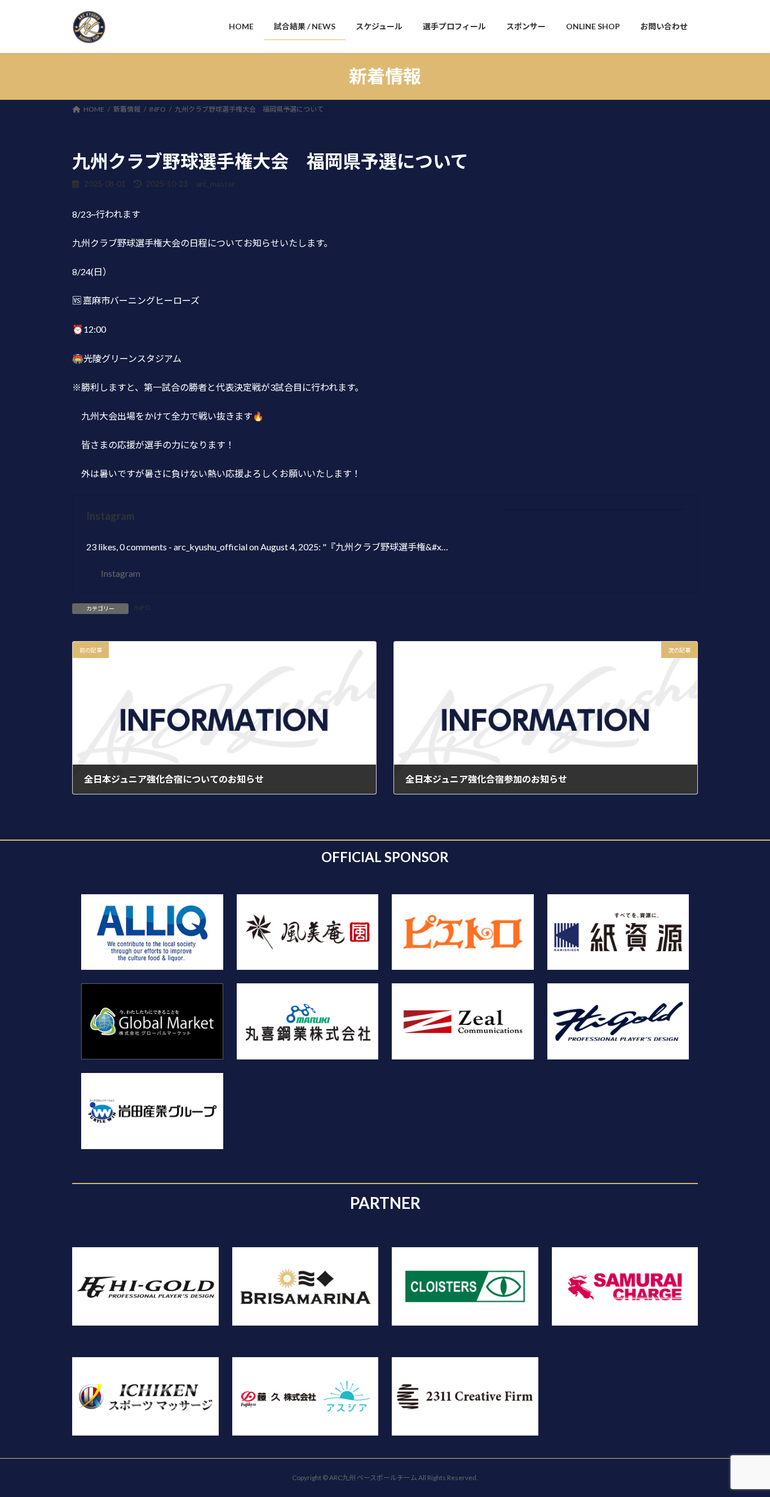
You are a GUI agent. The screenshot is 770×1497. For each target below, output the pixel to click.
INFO (142, 607)
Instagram (110, 516)
